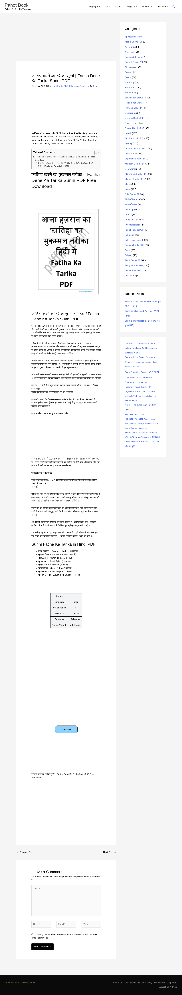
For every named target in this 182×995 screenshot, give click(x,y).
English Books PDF (134, 97)
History (128, 143)
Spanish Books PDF (134, 245)
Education (130, 87)
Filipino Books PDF (134, 102)
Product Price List (134, 419)
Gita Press (130, 377)
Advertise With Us (168, 987)
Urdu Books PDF (133, 270)
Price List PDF (132, 219)
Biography (130, 67)
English (148, 362)
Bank (152, 343)
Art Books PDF (142, 343)
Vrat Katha (162, 6)
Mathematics (131, 400)
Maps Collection (149, 396)
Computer (151, 357)
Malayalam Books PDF (136, 174)
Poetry (128, 214)
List (143, 391)
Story (127, 250)
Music (128, 184)
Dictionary (129, 362)
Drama (128, 77)
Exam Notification (133, 366)
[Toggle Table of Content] (95, 153)
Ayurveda (129, 52)
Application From (133, 36)
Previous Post (25, 852)
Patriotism (129, 414)
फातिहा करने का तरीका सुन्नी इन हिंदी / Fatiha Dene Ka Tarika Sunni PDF (66, 163)
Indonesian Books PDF (136, 148)
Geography (130, 113)
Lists (107, 6)
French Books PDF (134, 108)
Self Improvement (134, 240)
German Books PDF (134, 118)
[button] (173, 6)
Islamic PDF (146, 387)
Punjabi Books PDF (134, 230)
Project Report (150, 419)
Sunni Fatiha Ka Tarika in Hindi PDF (54, 166)
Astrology (130, 47)
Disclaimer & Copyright (165, 982)
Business (129, 352)
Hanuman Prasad (132, 387)
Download (66, 729)
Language (93, 6)
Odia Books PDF (133, 194)
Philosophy (130, 209)
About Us (117, 982)
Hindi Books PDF (60, 86)
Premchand (139, 414)
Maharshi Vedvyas (133, 396)
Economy (129, 82)
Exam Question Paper (136, 372)
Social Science (131, 428)
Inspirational (131, 153)
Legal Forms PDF (132, 391)
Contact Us (130, 982)
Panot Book (17, 5)
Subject (146, 6)
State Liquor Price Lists (135, 432)
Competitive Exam (134, 357)
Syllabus (156, 437)
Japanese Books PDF (135, 158)
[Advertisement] (66, 41)
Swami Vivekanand (143, 437)
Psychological (132, 224)
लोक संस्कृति (130, 446)
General (84, 86)
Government (131, 123)
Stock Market (152, 432)
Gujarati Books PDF (134, 128)
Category (130, 6)
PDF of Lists (131, 204)
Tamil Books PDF (133, 260)
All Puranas (130, 343)
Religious (73, 86)
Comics (129, 72)
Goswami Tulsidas (144, 377)
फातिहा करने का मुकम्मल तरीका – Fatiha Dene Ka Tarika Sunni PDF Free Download (65, 158)
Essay (155, 362)
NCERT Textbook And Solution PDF (140, 407)
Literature (130, 169)
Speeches (143, 428)
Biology (128, 348)
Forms (117, 6)
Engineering (131, 92)
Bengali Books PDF (134, 62)
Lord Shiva (150, 391)
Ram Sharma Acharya (134, 423)
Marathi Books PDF (134, 179)
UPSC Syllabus (152, 441)
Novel (127, 189)
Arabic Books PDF (134, 41)
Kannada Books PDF (135, 163)
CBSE (137, 352)
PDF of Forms (132, 199)
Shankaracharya (151, 423)
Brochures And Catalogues (144, 348)
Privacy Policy (145, 982)
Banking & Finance (134, 57)
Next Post (109, 852)
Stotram (129, 437)
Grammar (143, 382)
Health (128, 133)
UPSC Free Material (134, 441)
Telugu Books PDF (134, 265)
